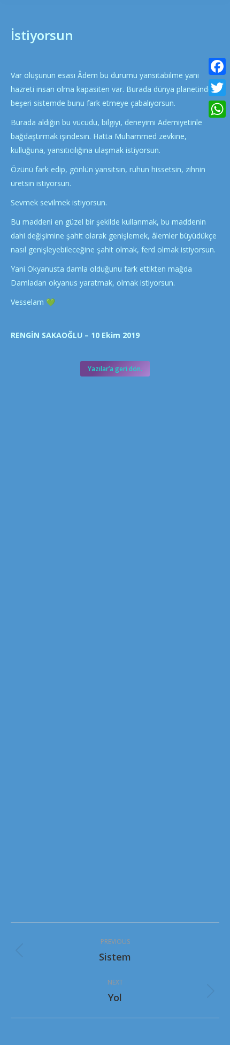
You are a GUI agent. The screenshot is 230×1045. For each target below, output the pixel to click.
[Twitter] (217, 87)
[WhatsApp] (217, 109)
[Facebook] (217, 66)
